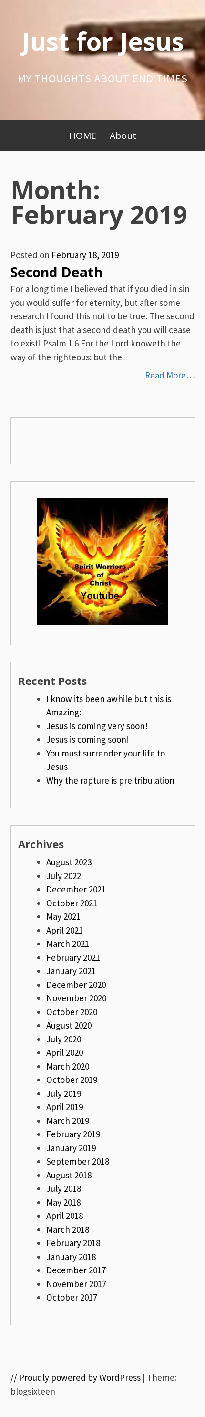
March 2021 (67, 943)
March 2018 (67, 1229)
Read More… (170, 375)
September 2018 (77, 1161)
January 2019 (71, 1148)
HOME (82, 135)
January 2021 (71, 970)
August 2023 (69, 862)
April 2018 (64, 1215)
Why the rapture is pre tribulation (110, 780)
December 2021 (76, 889)
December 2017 (76, 1270)
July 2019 (63, 1093)
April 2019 (64, 1107)
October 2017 (71, 1297)
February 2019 (73, 1134)
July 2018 (63, 1188)
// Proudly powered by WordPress (75, 1377)
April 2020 (64, 1052)
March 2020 (67, 1066)
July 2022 (63, 876)
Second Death (56, 272)
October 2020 (71, 1012)
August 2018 (69, 1175)
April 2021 (64, 930)
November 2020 (76, 998)
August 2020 (69, 1025)
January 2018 (71, 1256)
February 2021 (73, 957)
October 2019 (71, 1079)
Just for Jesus (102, 41)
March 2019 (67, 1120)
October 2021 (71, 903)
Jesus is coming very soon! (97, 726)
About (123, 135)
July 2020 (63, 1039)
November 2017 (76, 1284)
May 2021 (63, 916)
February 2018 (73, 1243)
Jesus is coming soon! (87, 739)
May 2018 (63, 1202)
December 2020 (76, 984)
